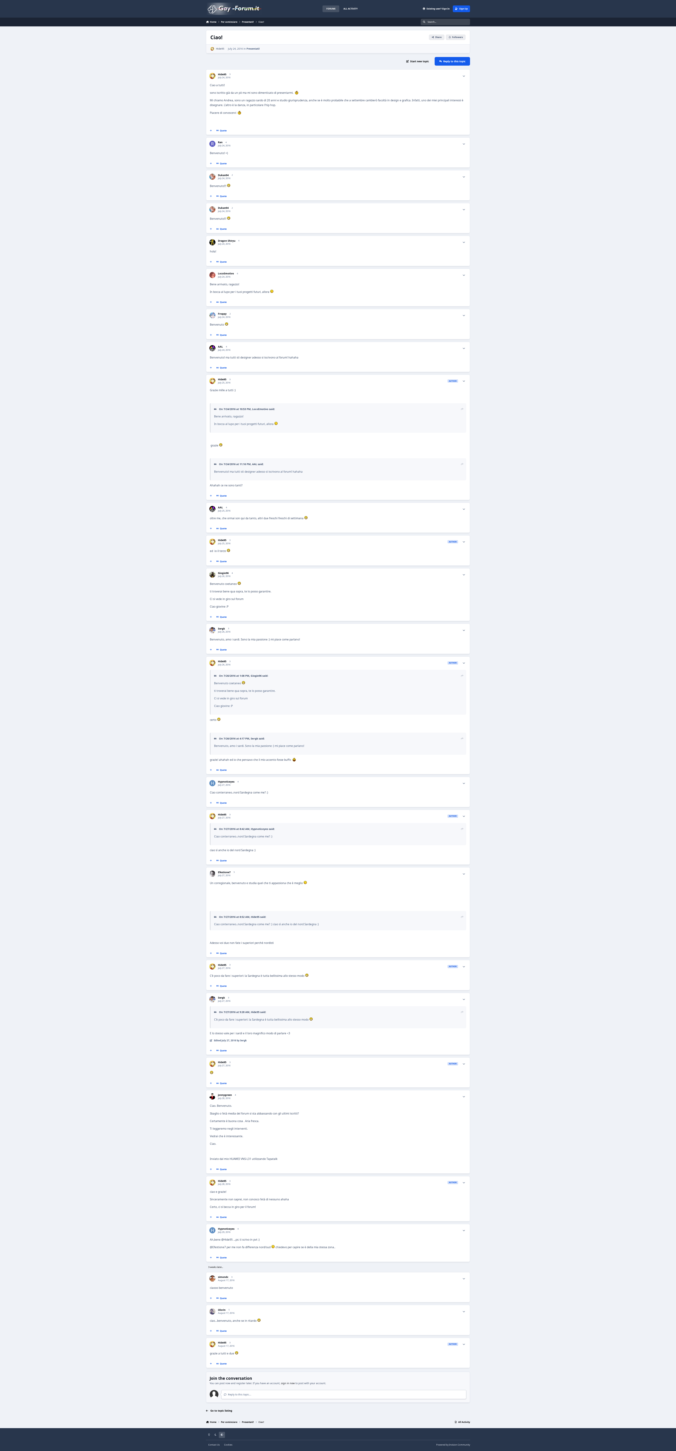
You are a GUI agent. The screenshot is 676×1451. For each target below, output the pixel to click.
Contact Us (214, 1444)
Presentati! (253, 48)
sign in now (288, 1383)
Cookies (228, 1444)
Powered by (453, 1444)
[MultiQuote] (211, 131)
